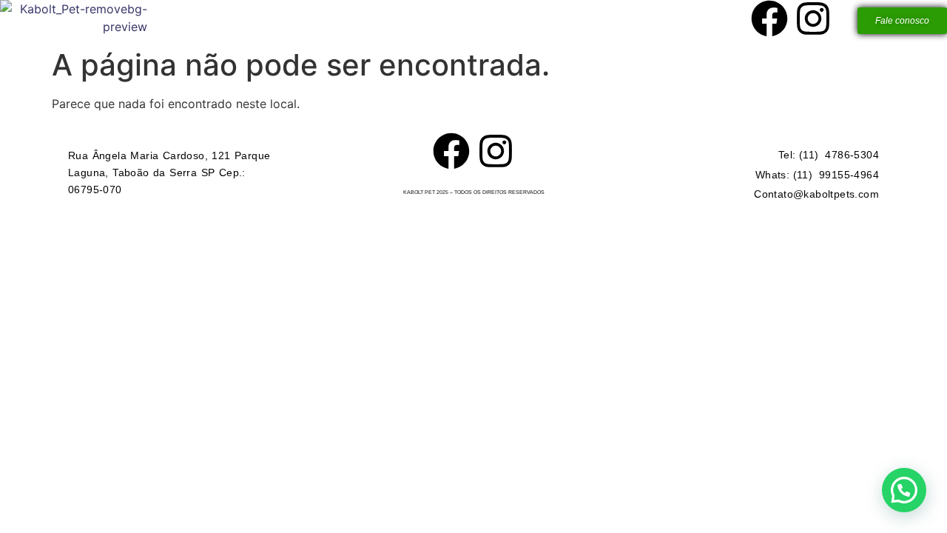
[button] (904, 490)
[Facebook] (769, 18)
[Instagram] (813, 18)
